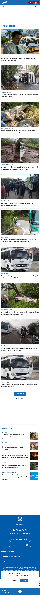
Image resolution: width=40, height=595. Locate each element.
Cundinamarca (5, 164)
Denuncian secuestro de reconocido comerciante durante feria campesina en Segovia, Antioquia (14, 437)
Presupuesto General (30, 7)
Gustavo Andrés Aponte (15, 7)
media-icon (20, 591)
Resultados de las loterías (9, 472)
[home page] (20, 518)
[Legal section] (37, 562)
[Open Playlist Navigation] (37, 591)
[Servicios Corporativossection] (37, 557)
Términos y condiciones (10, 569)
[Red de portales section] (37, 552)
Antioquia (3, 92)
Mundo (4, 452)
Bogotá (3, 201)
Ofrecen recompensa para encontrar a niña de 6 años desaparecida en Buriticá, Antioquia (15, 447)
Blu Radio (4, 21)
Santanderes (4, 128)
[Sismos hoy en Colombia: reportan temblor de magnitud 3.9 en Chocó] (34, 466)
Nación (3, 56)
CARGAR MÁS (20, 393)
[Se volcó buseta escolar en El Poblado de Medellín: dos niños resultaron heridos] (20, 77)
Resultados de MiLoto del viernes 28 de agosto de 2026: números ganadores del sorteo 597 (14, 477)
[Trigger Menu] (2, 2)
